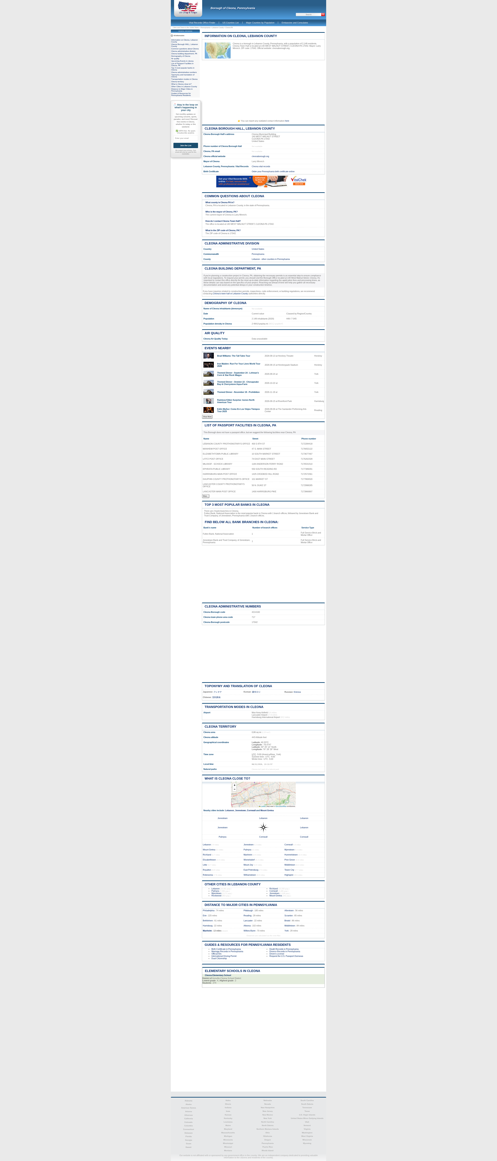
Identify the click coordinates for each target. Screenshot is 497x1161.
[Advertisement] (263, 89)
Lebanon (256, 259)
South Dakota (307, 1104)
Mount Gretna (267, 810)
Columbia (188, 1126)
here (287, 121)
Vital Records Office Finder (202, 22)
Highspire (288, 875)
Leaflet (263, 806)
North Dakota (267, 1125)
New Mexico (267, 1115)
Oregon (267, 1140)
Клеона (297, 692)
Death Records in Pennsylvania (284, 949)
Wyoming (307, 1143)
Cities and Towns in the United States (186, 27)
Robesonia (208, 875)
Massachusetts (228, 1133)
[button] (234, 785)
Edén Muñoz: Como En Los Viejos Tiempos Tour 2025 (238, 410)
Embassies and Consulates (295, 22)
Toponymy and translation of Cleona (238, 686)
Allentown (289, 910)
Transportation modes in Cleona (234, 707)
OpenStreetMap (280, 806)
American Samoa (188, 1108)
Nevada (267, 1104)
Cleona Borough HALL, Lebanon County (240, 128)
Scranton (288, 915)
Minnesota (228, 1140)
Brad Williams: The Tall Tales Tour (233, 356)
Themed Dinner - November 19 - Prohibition (238, 392)
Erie (205, 915)
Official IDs (216, 954)
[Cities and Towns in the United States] (188, 13)
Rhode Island (267, 1150)
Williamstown (250, 875)
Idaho (228, 1100)
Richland (207, 855)
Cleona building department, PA (233, 268)
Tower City (289, 870)
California (188, 1118)
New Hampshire (268, 1107)
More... (205, 496)
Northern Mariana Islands (268, 1129)
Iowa (228, 1111)
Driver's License (276, 954)
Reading (247, 915)
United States (258, 249)
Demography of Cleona (225, 303)
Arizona (188, 1111)
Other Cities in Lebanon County (233, 884)
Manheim (248, 855)
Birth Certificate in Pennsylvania (226, 949)
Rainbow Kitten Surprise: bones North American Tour (236, 401)
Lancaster (248, 921)
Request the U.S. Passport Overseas (286, 956)
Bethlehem (208, 921)
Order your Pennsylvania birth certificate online (273, 171)
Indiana (228, 1107)
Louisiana (228, 1122)
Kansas (228, 1115)
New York (268, 1118)
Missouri (228, 1147)
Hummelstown (291, 855)
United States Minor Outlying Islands (307, 1118)
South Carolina (307, 1100)
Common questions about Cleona (234, 196)
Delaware (189, 1133)
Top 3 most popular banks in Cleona (237, 504)
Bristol (287, 921)
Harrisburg (208, 926)
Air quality (215, 333)
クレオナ (218, 692)
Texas (307, 1111)
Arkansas (188, 1115)
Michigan (228, 1136)
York (286, 931)
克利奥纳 (216, 697)
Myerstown (289, 850)
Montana (228, 1150)
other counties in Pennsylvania (276, 259)
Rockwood (216, 896)
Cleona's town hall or (223, 293)
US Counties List (230, 22)
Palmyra (222, 837)
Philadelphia (208, 910)
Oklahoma (267, 1136)
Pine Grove (289, 860)
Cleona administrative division (232, 243)
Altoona (247, 926)
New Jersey (268, 1111)
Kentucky (228, 1118)
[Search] (323, 14)
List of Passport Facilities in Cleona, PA (240, 425)
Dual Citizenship (219, 958)
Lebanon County (218, 27)
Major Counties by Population (260, 22)
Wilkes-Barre (249, 931)
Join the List (185, 145)
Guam (188, 1143)
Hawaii (188, 1147)
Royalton (207, 870)
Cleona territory (220, 726)
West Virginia (307, 1136)
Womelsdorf (249, 860)
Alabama (188, 1101)
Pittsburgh (248, 910)
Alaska (189, 1104)
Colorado (188, 1122)
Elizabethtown (209, 860)
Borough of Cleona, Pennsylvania (233, 8)
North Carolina (267, 1122)
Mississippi (228, 1143)
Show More (207, 417)
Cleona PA (229, 27)
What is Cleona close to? (227, 778)
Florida (188, 1136)
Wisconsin (307, 1140)
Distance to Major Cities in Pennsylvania (241, 905)
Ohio (267, 1133)
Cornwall (251, 810)
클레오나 (256, 692)
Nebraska (268, 1100)
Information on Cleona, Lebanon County (241, 36)
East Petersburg (251, 870)
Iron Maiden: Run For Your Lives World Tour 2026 (238, 365)
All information (179, 36)
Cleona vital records (261, 166)
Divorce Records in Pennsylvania (284, 951)
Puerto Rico (267, 1147)
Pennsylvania (205, 27)
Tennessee (307, 1107)
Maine (228, 1125)
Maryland (228, 1129)
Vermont (307, 1125)
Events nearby (218, 348)
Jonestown (240, 810)
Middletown (289, 865)
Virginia (307, 1129)
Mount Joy (248, 865)
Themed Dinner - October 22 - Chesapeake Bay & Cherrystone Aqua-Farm (238, 383)
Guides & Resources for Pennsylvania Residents (248, 944)
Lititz (205, 865)
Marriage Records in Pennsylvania (227, 951)
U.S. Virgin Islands (307, 1115)
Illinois (228, 1104)
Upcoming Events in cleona (182, 61)
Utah (307, 1122)
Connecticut (188, 1129)
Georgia (188, 1140)
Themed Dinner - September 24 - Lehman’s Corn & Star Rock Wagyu (238, 374)
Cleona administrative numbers (233, 606)
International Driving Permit (223, 956)
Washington (307, 1133)
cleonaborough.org (281, 48)
